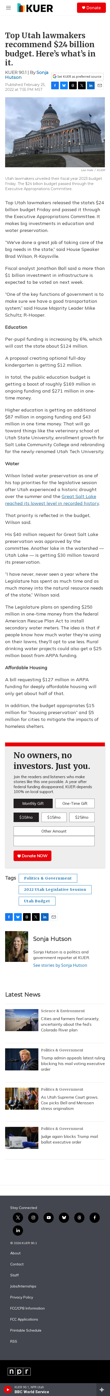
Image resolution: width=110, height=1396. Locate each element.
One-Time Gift (74, 803)
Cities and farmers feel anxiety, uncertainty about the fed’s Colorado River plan (70, 1024)
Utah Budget (37, 901)
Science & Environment (63, 1011)
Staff (14, 1275)
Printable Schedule (25, 1331)
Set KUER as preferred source (79, 76)
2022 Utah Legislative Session (55, 889)
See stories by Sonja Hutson (60, 965)
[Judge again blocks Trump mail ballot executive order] (21, 1138)
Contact (17, 1264)
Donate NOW (34, 855)
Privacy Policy (21, 1297)
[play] (8, 1389)
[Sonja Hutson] (16, 946)
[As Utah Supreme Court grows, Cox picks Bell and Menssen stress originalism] (21, 1099)
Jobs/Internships (23, 1286)
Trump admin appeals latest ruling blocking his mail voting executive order (73, 1063)
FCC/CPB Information (27, 1308)
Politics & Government (48, 878)
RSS (13, 1342)
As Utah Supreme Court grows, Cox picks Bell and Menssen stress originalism (69, 1103)
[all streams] (103, 1389)
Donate (93, 7)
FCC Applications (24, 1319)
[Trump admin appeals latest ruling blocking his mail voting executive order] (21, 1059)
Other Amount (54, 831)
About (15, 1253)
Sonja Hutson (52, 939)
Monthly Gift (33, 803)
